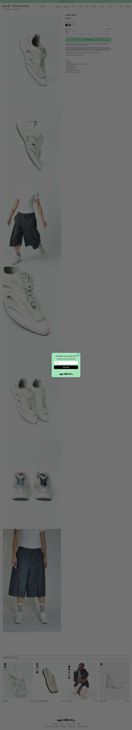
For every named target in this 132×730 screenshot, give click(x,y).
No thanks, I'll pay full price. (66, 370)
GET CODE (66, 367)
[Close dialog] (78, 355)
